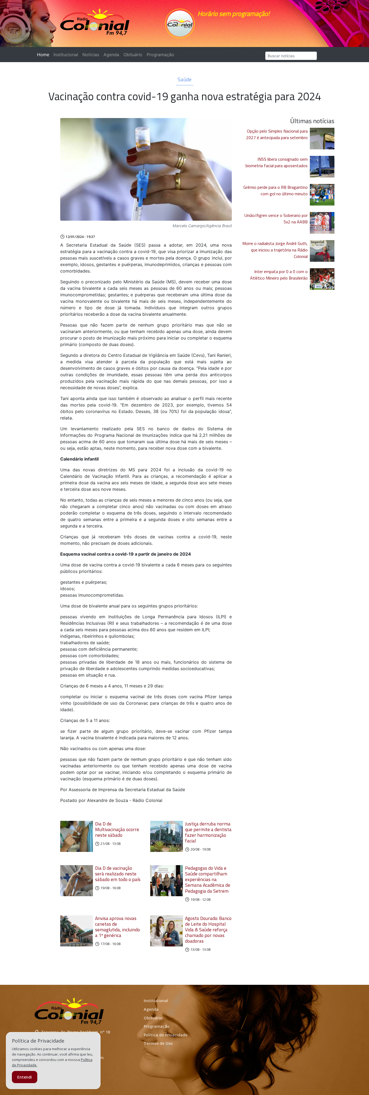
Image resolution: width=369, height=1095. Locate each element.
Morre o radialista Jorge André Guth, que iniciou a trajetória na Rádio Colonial (275, 250)
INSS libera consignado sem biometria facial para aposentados (277, 162)
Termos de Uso (158, 1043)
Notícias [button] (90, 54)
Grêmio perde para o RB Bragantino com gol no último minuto (275, 190)
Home (44, 54)
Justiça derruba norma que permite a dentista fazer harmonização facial (208, 832)
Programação (160, 54)
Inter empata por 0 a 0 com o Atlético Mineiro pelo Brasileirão (279, 274)
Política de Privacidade (165, 1034)
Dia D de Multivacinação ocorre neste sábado (117, 829)
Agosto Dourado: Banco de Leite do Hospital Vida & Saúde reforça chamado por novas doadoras (208, 930)
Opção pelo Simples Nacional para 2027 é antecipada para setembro (277, 134)
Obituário (132, 54)
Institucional (65, 54)
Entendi (24, 1077)
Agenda (111, 54)
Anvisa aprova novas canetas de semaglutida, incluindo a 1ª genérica (117, 927)
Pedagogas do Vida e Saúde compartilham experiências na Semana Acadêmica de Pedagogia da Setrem (207, 879)
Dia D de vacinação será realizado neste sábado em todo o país (117, 873)
